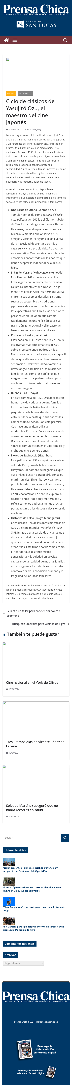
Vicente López (25, 93)
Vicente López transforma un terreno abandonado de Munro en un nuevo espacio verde (32, 889)
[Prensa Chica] (7, 40)
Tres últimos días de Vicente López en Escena (35, 744)
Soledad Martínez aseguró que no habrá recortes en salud (32, 807)
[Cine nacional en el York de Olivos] (36, 644)
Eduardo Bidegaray (32, 129)
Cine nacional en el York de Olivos (32, 682)
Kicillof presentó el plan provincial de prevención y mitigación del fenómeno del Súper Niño (30, 869)
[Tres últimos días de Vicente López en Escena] (36, 704)
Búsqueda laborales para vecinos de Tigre (38, 624)
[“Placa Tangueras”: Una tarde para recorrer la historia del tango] (9, 901)
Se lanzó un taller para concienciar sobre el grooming (34, 613)
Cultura (11, 93)
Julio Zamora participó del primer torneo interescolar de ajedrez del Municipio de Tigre (33, 928)
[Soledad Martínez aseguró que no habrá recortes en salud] (36, 767)
